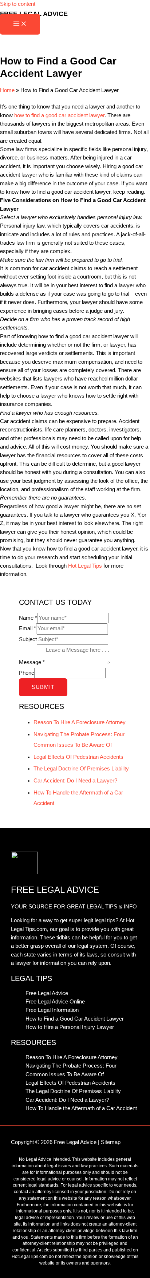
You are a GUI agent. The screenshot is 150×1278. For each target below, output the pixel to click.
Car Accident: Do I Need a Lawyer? (75, 781)
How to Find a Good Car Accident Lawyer (74, 1019)
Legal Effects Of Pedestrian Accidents (78, 757)
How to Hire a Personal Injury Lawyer (69, 1027)
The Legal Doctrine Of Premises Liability (81, 769)
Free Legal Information (52, 1010)
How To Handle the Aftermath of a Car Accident (81, 1108)
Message (32, 662)
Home (7, 90)
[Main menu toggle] (20, 24)
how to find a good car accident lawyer (59, 115)
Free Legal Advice (46, 993)
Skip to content (17, 4)
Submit (43, 687)
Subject (28, 639)
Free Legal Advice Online (55, 1002)
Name (28, 618)
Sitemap (111, 1142)
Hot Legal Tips (85, 566)
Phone (26, 673)
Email (27, 628)
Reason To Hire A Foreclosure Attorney (79, 722)
